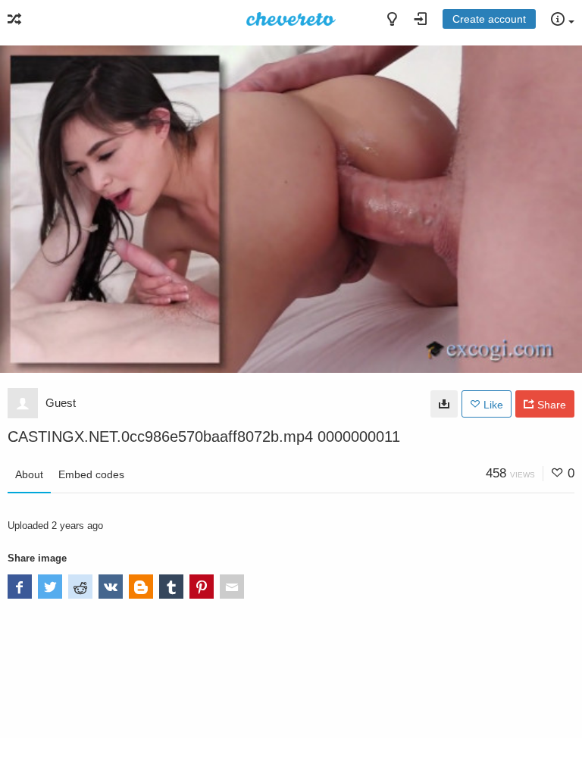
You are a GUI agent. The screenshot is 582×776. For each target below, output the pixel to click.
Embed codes (91, 474)
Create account (489, 19)
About (29, 474)
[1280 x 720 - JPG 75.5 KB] (444, 404)
